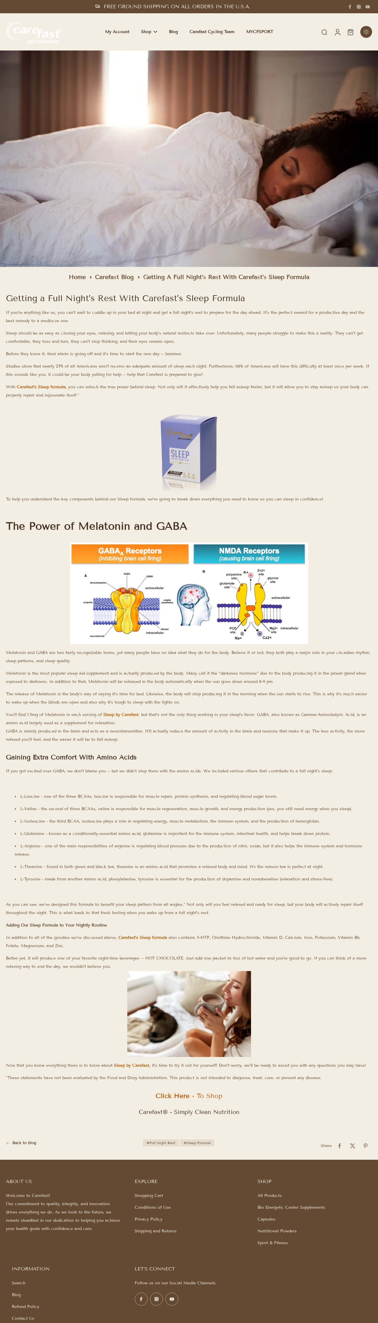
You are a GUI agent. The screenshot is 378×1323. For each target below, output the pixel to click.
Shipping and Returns (156, 1231)
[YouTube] (367, 6)
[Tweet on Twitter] (352, 1145)
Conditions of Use (153, 1207)
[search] (324, 32)
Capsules (267, 1219)
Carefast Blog (114, 276)
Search (18, 1283)
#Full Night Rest (160, 1143)
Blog (16, 1294)
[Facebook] (350, 6)
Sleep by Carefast (121, 714)
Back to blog (24, 1143)
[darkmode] (366, 32)
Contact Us (23, 1318)
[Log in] (337, 31)
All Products (270, 1195)
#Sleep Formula (197, 1143)
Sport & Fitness (273, 1242)
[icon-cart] (350, 32)
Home (77, 276)
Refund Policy (25, 1306)
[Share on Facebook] (339, 1145)
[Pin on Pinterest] (365, 1145)
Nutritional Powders (277, 1231)
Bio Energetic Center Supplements (291, 1207)
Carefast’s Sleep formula (41, 386)
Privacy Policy (148, 1219)
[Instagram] (358, 6)
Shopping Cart (149, 1195)
